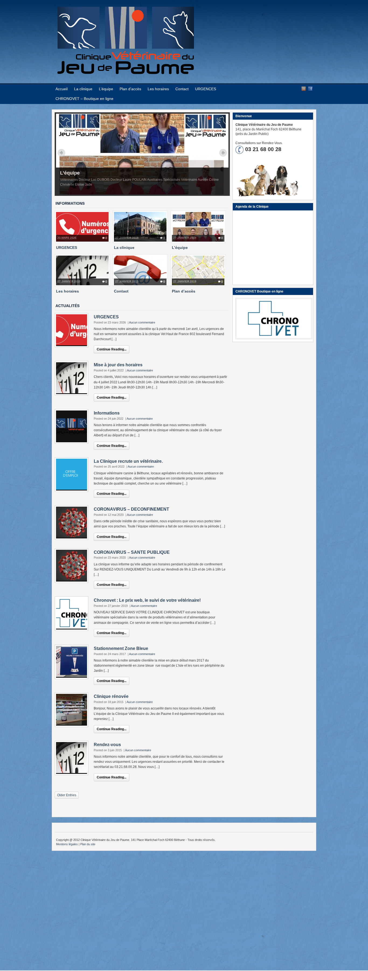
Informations (107, 413)
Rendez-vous (107, 744)
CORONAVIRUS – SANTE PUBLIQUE (132, 552)
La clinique (83, 89)
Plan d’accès (130, 89)
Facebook (310, 88)
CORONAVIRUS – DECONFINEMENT (131, 509)
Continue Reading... (111, 349)
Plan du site (87, 844)
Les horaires (158, 89)
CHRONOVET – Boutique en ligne (84, 98)
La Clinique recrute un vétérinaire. (128, 461)
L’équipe (106, 89)
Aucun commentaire (142, 322)
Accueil (61, 89)
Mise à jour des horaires (118, 365)
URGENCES (205, 89)
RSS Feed (303, 88)
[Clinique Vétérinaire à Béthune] (125, 73)
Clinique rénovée (111, 696)
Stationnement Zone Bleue (121, 648)
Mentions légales (67, 844)
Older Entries (66, 795)
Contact (182, 89)
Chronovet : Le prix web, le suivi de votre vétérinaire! (147, 600)
